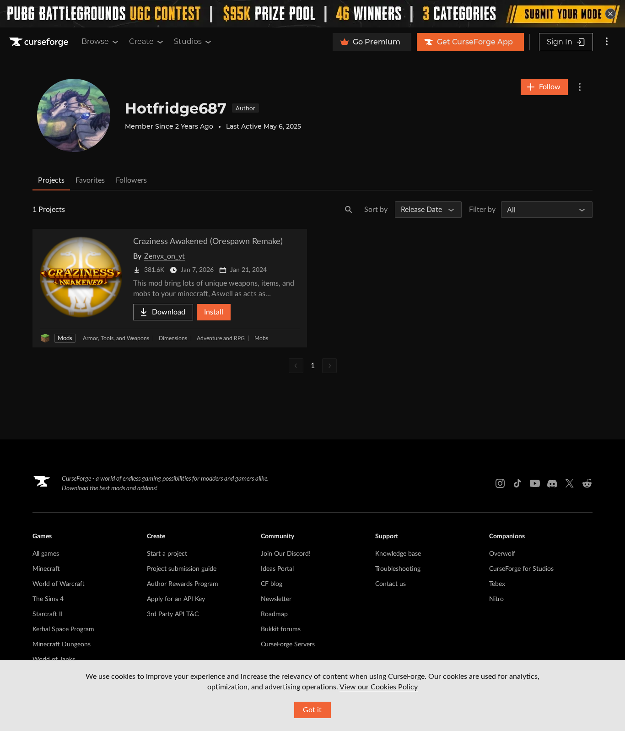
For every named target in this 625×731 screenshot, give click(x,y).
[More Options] (579, 87)
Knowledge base (398, 554)
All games (45, 554)
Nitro (496, 599)
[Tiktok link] (517, 483)
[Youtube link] (534, 483)
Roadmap (274, 614)
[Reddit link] (587, 483)
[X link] (569, 483)
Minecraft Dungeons (61, 644)
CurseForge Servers (288, 644)
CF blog (271, 584)
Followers (131, 180)
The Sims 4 (48, 599)
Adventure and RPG (221, 338)
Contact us (390, 584)
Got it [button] (312, 710)
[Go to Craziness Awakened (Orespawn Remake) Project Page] (169, 288)
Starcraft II (47, 614)
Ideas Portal (277, 569)
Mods (65, 338)
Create (141, 41)
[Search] (348, 209)
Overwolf (502, 554)
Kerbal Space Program (63, 629)
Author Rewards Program (182, 584)
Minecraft (46, 569)
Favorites (90, 180)
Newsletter (276, 599)
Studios (188, 41)
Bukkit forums (281, 629)
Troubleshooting (397, 569)
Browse (95, 41)
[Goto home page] (39, 42)
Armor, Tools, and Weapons (116, 338)
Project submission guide (181, 569)
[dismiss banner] (610, 13)
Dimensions (173, 338)
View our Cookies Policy (378, 687)
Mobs (261, 338)
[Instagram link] (500, 483)
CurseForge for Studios (521, 569)
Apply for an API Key (176, 599)
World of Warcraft (58, 584)
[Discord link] (552, 483)
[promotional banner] (312, 13)
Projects (51, 180)
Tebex (497, 584)
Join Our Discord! (286, 554)
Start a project (167, 554)
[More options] (607, 42)
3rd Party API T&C (173, 614)
